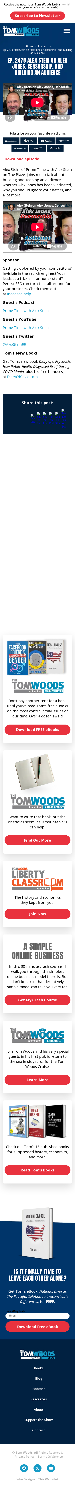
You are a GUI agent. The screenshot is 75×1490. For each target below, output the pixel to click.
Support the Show (38, 1420)
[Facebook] (24, 1468)
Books (39, 1368)
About (39, 1409)
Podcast (38, 1388)
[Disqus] (37, 490)
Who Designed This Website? (37, 1479)
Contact (38, 1430)
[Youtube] (51, 1468)
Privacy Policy (23, 1457)
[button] (66, 30)
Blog (38, 1378)
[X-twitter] (37, 1468)
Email (15, 1311)
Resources (39, 1399)
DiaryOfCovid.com (22, 376)
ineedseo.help (19, 293)
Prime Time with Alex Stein (26, 310)
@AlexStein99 (14, 344)
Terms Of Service (50, 1457)
